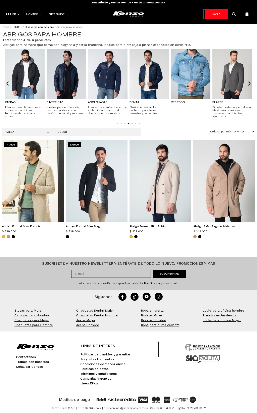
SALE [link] (215, 14)
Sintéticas (55, 102)
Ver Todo (178, 102)
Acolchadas (97, 102)
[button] (7, 83)
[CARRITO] (247, 14)
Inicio (6, 27)
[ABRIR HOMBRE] (41, 14)
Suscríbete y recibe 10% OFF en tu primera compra (128, 2)
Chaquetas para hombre (39, 27)
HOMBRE (17, 27)
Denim (134, 102)
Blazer (217, 102)
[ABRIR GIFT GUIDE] (67, 14)
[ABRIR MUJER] (18, 14)
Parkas (10, 102)
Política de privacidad (160, 283)
